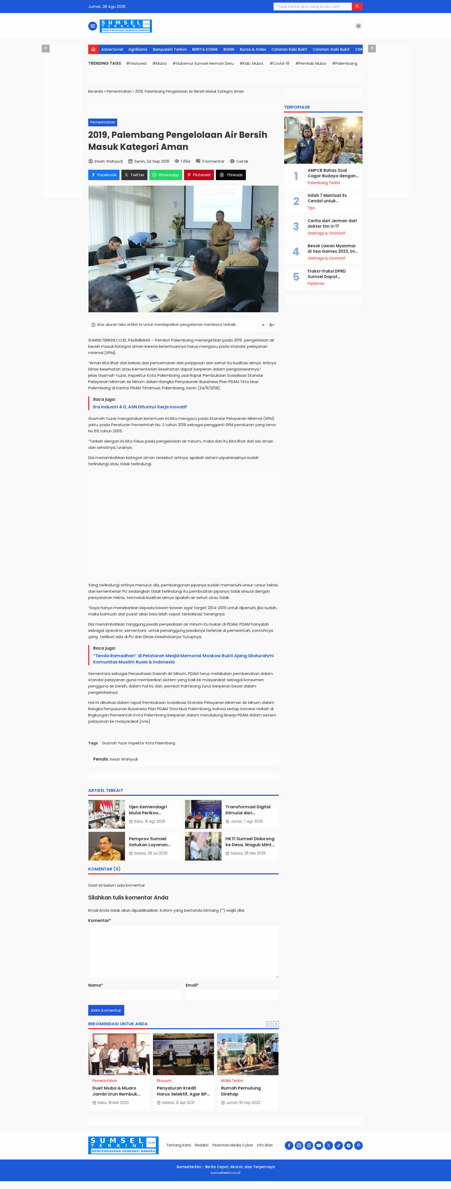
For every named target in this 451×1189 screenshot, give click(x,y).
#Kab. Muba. (252, 63)
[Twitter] (328, 1145)
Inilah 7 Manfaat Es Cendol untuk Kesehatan (327, 201)
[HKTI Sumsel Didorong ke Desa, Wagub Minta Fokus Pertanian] (203, 846)
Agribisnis (137, 49)
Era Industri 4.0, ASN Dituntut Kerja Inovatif (140, 407)
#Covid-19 (279, 63)
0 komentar (213, 161)
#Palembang (344, 63)
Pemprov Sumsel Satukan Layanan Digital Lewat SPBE (148, 845)
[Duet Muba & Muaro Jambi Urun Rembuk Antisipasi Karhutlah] (119, 1054)
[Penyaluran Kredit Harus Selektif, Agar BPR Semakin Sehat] (183, 1054)
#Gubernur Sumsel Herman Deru (203, 63)
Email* (192, 985)
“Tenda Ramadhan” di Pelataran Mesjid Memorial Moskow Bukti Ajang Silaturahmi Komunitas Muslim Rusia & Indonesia (183, 659)
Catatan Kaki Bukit (289, 49)
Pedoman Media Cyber (232, 1145)
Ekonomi (164, 1081)
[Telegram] (348, 1145)
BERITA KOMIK (205, 49)
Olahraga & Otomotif (326, 233)
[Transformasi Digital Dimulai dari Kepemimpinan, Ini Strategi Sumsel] (203, 814)
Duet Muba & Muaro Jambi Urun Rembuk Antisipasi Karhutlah (114, 1094)
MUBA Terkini (232, 1081)
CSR (359, 49)
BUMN (228, 49)
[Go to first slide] (276, 1024)
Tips (311, 208)
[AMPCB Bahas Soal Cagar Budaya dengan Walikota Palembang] (323, 140)
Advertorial (112, 49)
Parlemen (316, 284)
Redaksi (202, 1145)
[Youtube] (318, 1145)
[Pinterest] (358, 1145)
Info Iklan (265, 1145)
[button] (357, 6)
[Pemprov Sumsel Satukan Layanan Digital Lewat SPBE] (106, 846)
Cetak (242, 161)
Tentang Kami (179, 1145)
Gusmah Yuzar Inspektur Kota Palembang (138, 743)
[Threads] (309, 1145)
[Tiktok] (338, 1145)
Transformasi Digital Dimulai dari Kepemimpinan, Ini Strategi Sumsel (248, 816)
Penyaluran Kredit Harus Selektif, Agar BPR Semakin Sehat (183, 1094)
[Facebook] (289, 1145)
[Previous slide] (269, 1024)
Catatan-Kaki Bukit (331, 49)
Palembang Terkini (324, 183)
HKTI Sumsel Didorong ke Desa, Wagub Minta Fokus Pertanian (249, 845)
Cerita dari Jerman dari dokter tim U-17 (332, 223)
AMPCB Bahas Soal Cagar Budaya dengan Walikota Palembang (332, 176)
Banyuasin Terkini (170, 49)
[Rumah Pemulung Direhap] (247, 1054)
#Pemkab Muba (310, 63)
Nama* (95, 985)
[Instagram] (299, 1145)
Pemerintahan (102, 122)
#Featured (136, 63)
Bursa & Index (253, 49)
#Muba (159, 63)
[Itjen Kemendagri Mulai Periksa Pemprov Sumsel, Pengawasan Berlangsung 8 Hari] (106, 814)
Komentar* (99, 920)
